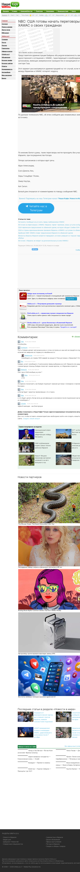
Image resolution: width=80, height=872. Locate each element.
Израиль (6, 11)
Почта (4, 42)
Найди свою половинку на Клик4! (39, 293)
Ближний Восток (26, 11)
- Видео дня (6, 839)
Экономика (50, 11)
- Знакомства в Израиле (54, 837)
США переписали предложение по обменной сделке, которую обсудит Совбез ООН (48, 227)
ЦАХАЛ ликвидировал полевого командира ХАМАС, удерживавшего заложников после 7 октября (43, 732)
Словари (5, 39)
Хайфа (41, 15)
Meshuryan (28, 355)
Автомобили (6, 72)
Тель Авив (25, 15)
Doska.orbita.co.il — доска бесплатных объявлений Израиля (49, 322)
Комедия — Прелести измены (39, 763)
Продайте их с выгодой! (68, 327)
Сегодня (5, 24)
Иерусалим (60, 15)
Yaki (22, 341)
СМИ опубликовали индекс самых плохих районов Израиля (43, 445)
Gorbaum (24, 347)
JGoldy (23, 403)
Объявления (6, 57)
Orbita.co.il (5, 36)
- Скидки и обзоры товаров (55, 846)
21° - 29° (70, 15)
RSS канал (5, 33)
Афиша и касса (7, 51)
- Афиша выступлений (53, 842)
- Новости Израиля (9, 837)
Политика (39, 11)
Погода (4, 45)
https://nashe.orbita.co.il (47, 861)
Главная (5, 21)
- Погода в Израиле (52, 844)
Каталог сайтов (7, 63)
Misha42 (24, 369)
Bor (22, 361)
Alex (26, 375)
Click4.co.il (5, 54)
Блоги (74, 11)
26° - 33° (35, 15)
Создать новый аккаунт (31, 418)
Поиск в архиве (7, 27)
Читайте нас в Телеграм (37, 208)
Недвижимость (7, 69)
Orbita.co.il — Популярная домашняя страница (44, 304)
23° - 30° (52, 15)
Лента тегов (6, 30)
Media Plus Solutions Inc (32, 867)
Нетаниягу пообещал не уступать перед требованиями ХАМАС (41, 222)
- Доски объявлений (52, 839)
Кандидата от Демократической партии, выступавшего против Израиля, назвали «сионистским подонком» (43, 717)
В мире (14, 11)
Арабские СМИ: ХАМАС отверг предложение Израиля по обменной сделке (45, 233)
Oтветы (4, 66)
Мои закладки (7, 75)
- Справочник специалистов (12, 844)
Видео (4, 78)
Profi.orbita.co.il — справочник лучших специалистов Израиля (50, 313)
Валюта (4, 15)
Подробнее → (71, 299)
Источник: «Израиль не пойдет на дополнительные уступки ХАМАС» (43, 241)
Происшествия (63, 11)
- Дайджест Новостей (10, 842)
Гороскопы (5, 48)
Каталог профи (7, 60)
